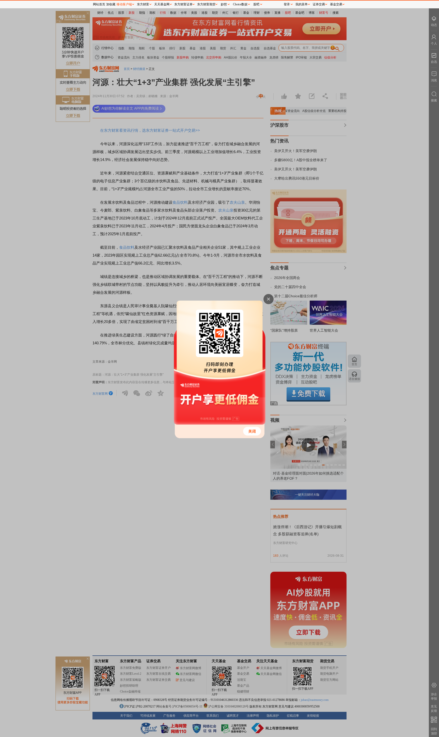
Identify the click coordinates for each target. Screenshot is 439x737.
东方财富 (143, 4)
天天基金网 (161, 4)
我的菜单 (301, 4)
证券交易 (319, 4)
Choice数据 (240, 4)
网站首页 (99, 4)
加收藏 (110, 4)
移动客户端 (124, 4)
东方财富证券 (183, 4)
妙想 (224, 4)
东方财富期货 (206, 4)
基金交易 (336, 4)
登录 (287, 4)
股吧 (256, 4)
